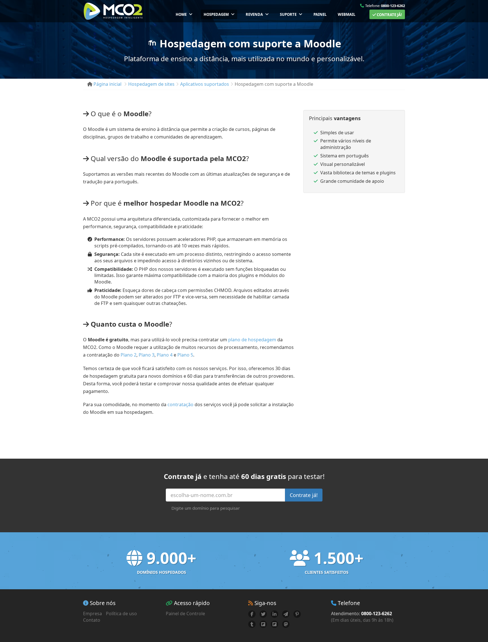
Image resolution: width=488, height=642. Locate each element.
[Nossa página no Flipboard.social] (274, 624)
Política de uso (121, 613)
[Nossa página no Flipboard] (263, 624)
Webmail (346, 14)
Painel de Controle (185, 613)
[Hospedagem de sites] (113, 11)
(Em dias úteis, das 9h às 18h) (362, 620)
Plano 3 (146, 355)
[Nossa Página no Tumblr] (252, 624)
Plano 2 (128, 355)
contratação (180, 404)
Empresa (92, 613)
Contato (91, 620)
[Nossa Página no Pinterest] (297, 614)
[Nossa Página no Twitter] (263, 614)
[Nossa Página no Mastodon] (285, 624)
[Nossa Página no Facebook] (252, 614)
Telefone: (385, 5)
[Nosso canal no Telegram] (285, 614)
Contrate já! (389, 14)
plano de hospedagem (252, 340)
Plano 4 (165, 355)
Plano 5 (185, 355)
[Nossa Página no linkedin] (274, 614)
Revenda (254, 14)
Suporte (288, 14)
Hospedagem (216, 14)
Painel (319, 14)
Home (181, 14)
